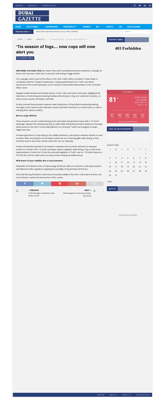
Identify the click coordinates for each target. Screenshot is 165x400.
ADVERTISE (19, 5)
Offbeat (87, 26)
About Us (113, 395)
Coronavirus (51, 26)
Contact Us (32, 5)
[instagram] (150, 5)
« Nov (109, 181)
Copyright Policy (49, 5)
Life (120, 26)
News (29, 39)
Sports (109, 26)
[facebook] (135, 5)
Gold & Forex (133, 26)
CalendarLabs (133, 215)
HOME (18, 26)
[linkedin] (145, 5)
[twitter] (140, 5)
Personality (69, 26)
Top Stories (32, 26)
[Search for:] (136, 31)
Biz (97, 26)
